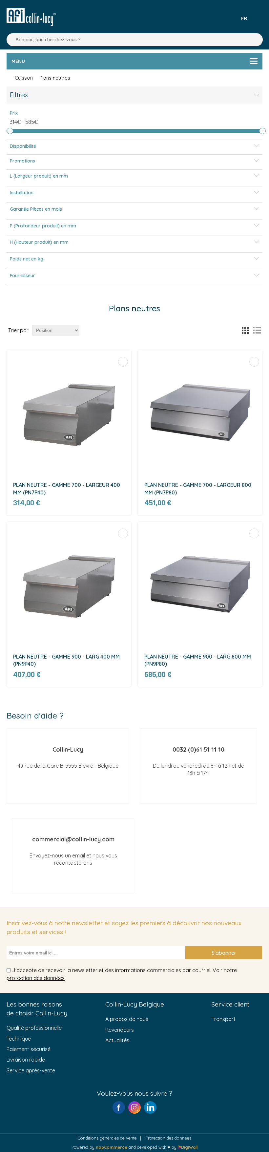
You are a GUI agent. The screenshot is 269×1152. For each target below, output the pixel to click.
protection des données (36, 978)
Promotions (22, 161)
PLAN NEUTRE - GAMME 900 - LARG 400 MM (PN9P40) (66, 660)
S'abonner (224, 953)
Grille (245, 330)
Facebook (119, 1107)
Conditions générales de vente (107, 1138)
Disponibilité (23, 146)
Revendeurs (119, 1030)
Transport (224, 1019)
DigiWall (189, 1147)
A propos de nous (126, 1019)
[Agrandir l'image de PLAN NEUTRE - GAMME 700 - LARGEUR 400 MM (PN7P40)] (69, 412)
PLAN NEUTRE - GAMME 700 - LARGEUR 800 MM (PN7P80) (197, 488)
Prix (14, 113)
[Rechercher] (10, 39)
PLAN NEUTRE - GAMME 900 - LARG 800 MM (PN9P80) (197, 660)
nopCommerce (111, 1147)
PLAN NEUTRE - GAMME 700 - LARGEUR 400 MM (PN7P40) (66, 488)
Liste (257, 330)
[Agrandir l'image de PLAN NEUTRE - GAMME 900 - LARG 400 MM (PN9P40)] (69, 584)
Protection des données (168, 1138)
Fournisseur (22, 275)
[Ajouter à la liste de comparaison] (123, 362)
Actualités (117, 1040)
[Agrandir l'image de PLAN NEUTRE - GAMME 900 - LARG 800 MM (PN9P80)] (200, 584)
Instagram (134, 1107)
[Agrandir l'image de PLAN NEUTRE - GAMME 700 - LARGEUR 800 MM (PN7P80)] (200, 412)
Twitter (150, 1107)
